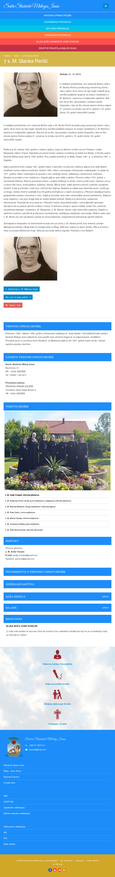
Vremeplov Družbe (57, 724)
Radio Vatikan (9, 844)
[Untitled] (30, 259)
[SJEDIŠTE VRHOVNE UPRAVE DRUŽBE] (57, 360)
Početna (7, 55)
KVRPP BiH (8, 801)
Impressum (80, 860)
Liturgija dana (9, 782)
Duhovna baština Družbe (57, 684)
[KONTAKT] (57, 544)
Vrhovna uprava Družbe (57, 15)
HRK (5, 796)
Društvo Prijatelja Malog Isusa (57, 48)
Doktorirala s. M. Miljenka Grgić (22, 289)
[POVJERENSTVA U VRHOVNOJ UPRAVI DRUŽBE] (57, 574)
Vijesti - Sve (14, 305)
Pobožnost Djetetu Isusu (14, 765)
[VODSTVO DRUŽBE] (57, 409)
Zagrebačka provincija (57, 21)
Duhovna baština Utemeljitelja (57, 664)
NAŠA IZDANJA (15, 596)
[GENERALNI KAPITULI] (57, 587)
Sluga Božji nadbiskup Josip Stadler (57, 41)
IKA (5, 832)
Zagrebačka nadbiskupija (14, 807)
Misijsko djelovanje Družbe (57, 704)
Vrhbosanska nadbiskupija (14, 826)
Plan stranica (68, 860)
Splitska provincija (57, 28)
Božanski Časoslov (11, 776)
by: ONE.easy (57, 864)
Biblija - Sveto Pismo (12, 771)
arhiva (105, 596)
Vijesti (16, 55)
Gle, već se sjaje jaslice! (18, 297)
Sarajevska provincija (57, 35)
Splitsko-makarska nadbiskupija (17, 813)
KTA (5, 838)
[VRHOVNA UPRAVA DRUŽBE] (57, 329)
